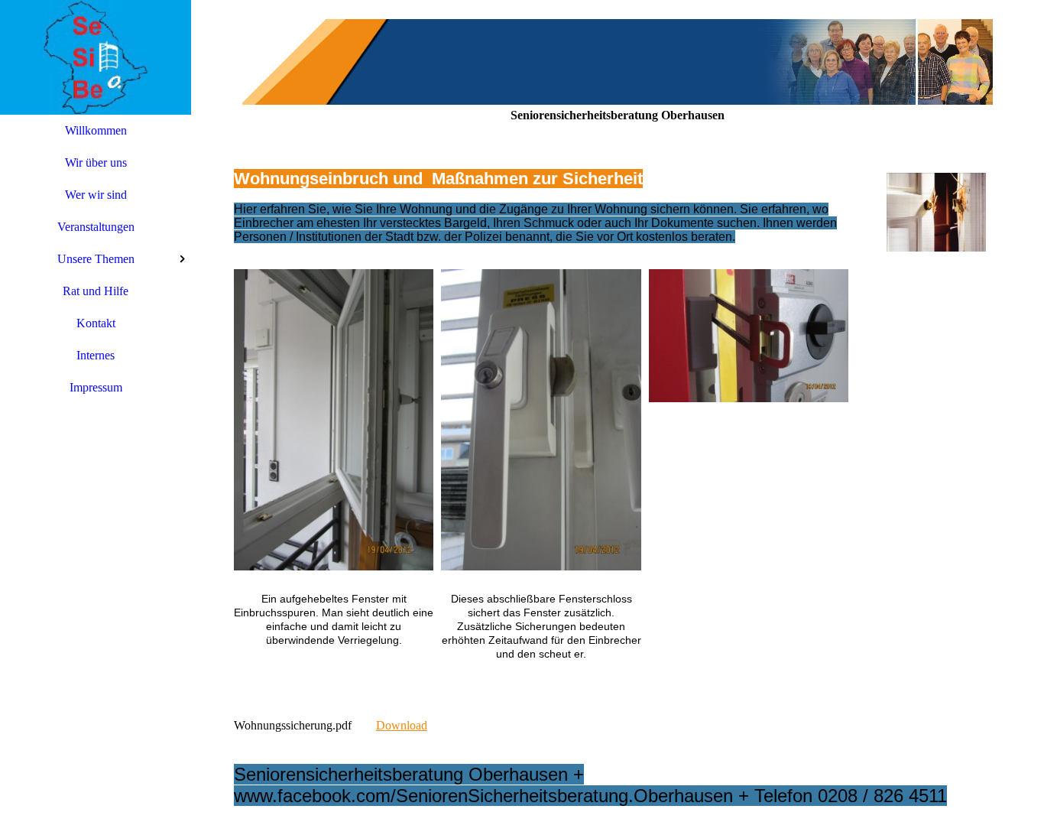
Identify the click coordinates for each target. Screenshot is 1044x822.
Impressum (96, 387)
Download (401, 725)
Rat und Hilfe (95, 290)
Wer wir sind (96, 194)
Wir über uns (96, 162)
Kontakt (95, 323)
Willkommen (96, 130)
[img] (95, 57)
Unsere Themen (96, 258)
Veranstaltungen (96, 226)
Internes (95, 355)
